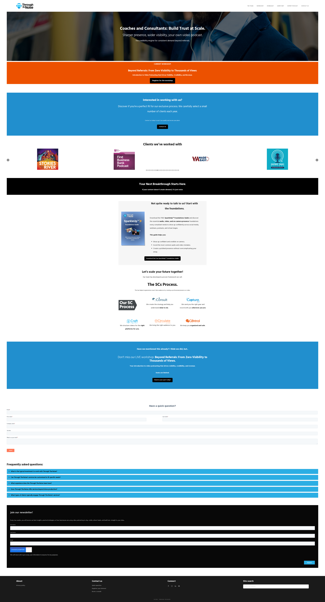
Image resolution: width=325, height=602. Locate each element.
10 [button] (160, 170)
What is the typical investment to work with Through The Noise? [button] (34, 471)
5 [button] (152, 170)
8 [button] (157, 170)
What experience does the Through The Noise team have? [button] (31, 483)
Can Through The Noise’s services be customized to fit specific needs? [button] (36, 477)
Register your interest (99, 588)
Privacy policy (20, 585)
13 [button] (164, 170)
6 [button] (154, 170)
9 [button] (158, 170)
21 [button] (176, 170)
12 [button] (163, 170)
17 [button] (170, 170)
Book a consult (96, 591)
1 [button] (146, 170)
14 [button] (166, 170)
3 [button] (149, 170)
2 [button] (148, 170)
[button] (8, 160)
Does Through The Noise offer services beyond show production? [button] (34, 489)
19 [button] (173, 170)
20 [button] (175, 170)
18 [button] (172, 170)
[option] (47, 159)
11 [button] (161, 170)
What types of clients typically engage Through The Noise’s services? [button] (35, 495)
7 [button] (155, 170)
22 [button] (178, 170)
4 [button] (151, 170)
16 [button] (169, 170)
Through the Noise (164, 599)
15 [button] (167, 170)
